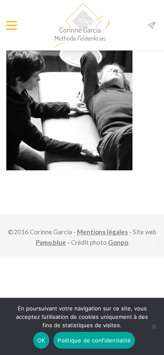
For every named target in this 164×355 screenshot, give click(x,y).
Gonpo (118, 242)
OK (41, 340)
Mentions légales (102, 232)
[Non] (153, 326)
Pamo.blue (51, 242)
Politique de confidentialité (94, 340)
